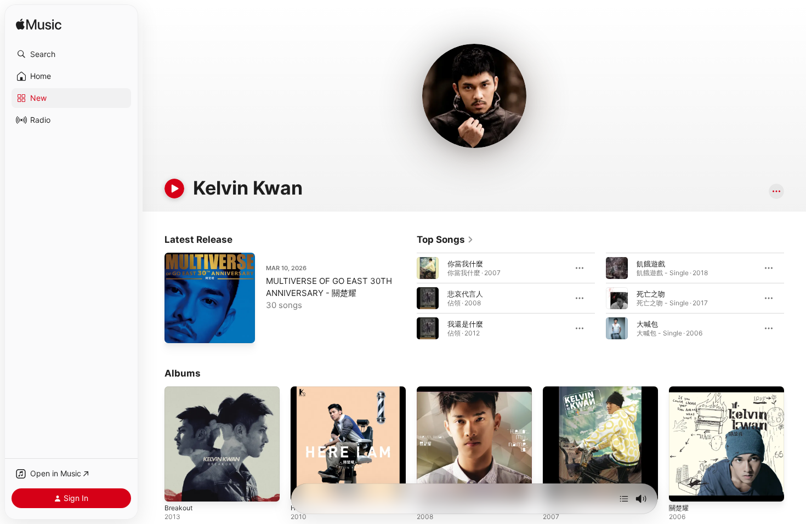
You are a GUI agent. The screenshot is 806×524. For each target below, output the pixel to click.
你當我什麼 (465, 263)
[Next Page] (795, 298)
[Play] (174, 188)
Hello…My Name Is (448, 390)
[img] (38, 25)
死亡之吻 (651, 293)
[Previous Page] (405, 298)
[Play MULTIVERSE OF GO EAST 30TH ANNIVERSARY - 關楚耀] (178, 329)
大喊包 (647, 324)
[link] (445, 239)
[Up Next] (624, 498)
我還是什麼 (465, 324)
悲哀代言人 (465, 293)
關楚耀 (679, 390)
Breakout (179, 390)
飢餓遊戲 (651, 263)
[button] (71, 54)
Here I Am (308, 390)
